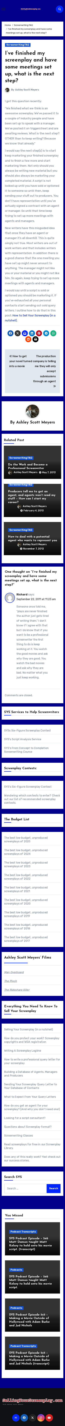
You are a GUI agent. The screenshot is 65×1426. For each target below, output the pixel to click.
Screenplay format (38, 1126)
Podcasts (16, 1269)
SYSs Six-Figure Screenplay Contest (27, 730)
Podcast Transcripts (23, 1231)
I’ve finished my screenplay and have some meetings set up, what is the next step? (31, 67)
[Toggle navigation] (3, 9)
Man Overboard (14, 972)
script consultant (33, 1118)
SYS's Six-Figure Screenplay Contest (28, 786)
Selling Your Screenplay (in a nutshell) (28, 1029)
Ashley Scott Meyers (27, 89)
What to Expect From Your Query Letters (30, 1096)
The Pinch (10, 981)
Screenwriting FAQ (17, 44)
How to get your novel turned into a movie (20, 361)
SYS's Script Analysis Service (22, 739)
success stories (19, 1160)
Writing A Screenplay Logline (22, 1050)
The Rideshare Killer (17, 989)
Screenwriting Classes (18, 1135)
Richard (22, 594)
